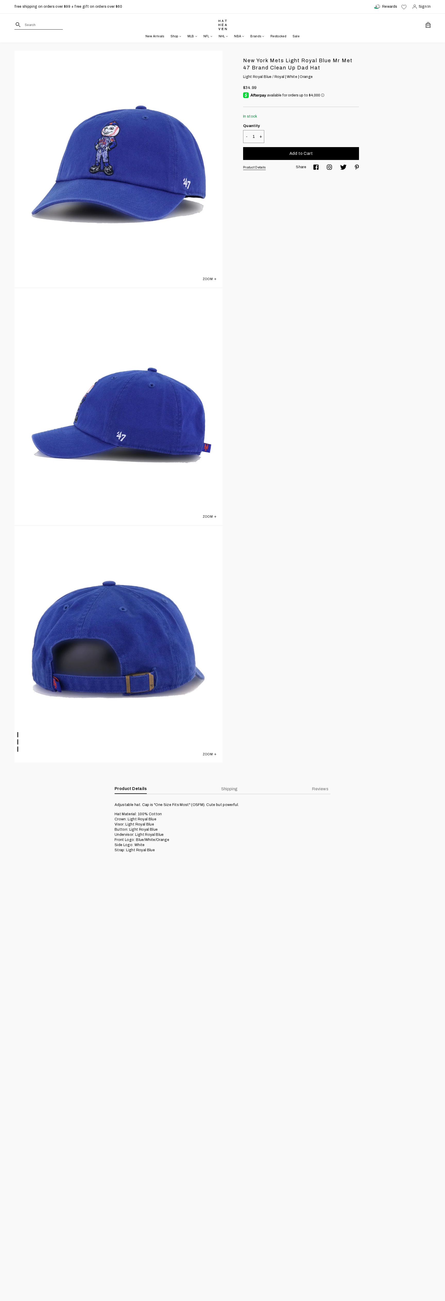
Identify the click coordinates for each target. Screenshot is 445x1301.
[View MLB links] (195, 36)
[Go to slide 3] (18, 749)
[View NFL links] (210, 36)
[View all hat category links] (179, 36)
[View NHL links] (226, 36)
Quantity (251, 126)
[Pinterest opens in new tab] (357, 167)
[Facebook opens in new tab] (316, 167)
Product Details (254, 167)
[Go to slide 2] (18, 742)
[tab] (321, 789)
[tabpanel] (222, 827)
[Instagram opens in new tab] (329, 167)
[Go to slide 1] (18, 734)
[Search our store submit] (18, 24)
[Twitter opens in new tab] (343, 167)
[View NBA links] (242, 36)
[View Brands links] (262, 36)
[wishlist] (403, 7)
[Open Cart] (428, 25)
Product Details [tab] (131, 788)
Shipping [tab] (229, 789)
